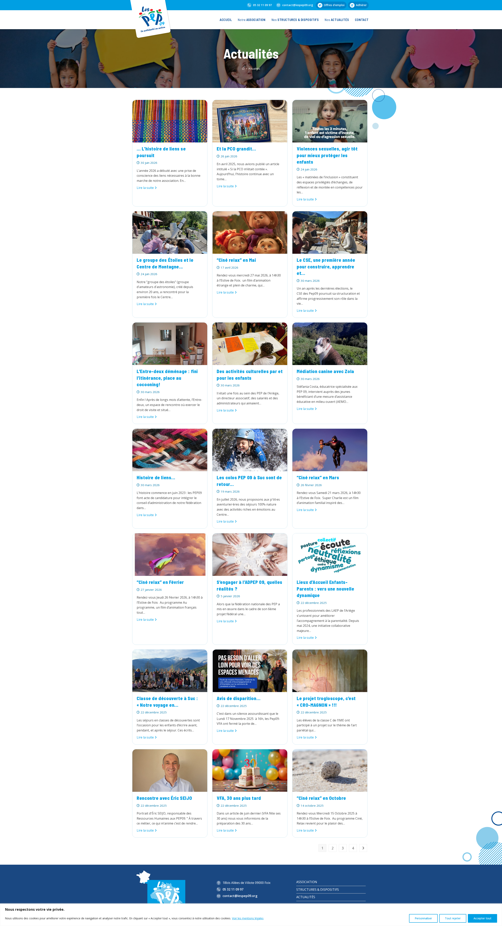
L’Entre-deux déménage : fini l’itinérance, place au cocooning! (167, 377)
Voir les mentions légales (248, 918)
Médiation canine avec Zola (325, 371)
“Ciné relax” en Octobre (321, 798)
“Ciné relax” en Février (160, 582)
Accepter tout (482, 918)
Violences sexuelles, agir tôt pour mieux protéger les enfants (327, 155)
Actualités (254, 68)
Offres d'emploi (334, 5)
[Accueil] (243, 68)
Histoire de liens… (156, 477)
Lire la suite (147, 188)
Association (306, 882)
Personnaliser (423, 918)
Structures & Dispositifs (317, 889)
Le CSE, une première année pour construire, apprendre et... (326, 266)
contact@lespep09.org (297, 5)
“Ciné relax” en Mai (236, 260)
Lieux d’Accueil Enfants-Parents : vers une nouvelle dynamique (325, 588)
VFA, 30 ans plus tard (239, 798)
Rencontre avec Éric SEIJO (164, 798)
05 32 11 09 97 (262, 5)
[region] (251, 914)
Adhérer (361, 5)
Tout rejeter (453, 918)
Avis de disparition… (238, 698)
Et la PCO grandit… (236, 148)
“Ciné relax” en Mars (318, 477)
